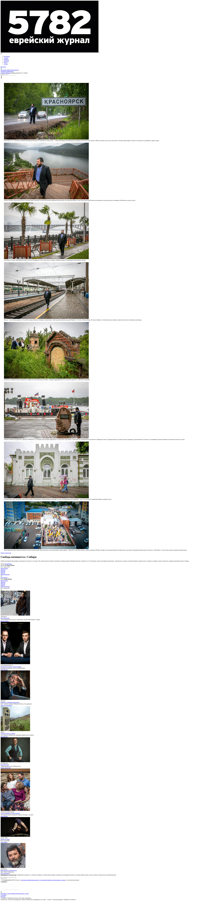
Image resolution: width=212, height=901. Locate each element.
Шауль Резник (5, 621)
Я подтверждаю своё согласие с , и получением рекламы (41, 880)
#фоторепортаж (5, 574)
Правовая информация (7, 71)
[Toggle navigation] (99, 52)
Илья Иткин (8, 564)
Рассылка (3, 66)
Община (6, 59)
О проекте (3, 895)
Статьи (6, 58)
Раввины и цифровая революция (10, 702)
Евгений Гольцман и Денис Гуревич (11, 666)
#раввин (3, 570)
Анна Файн (4, 842)
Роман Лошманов (6, 767)
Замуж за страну (5, 839)
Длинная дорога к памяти (8, 733)
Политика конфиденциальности (10, 70)
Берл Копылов (5, 764)
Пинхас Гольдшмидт (6, 705)
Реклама (3, 896)
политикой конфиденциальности (30, 880)
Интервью (7, 56)
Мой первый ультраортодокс (9, 870)
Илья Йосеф (4, 669)
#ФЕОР (3, 573)
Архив (6, 64)
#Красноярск (4, 568)
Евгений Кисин (5, 618)
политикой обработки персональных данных (53, 880)
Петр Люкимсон (5, 873)
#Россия (3, 571)
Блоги (5, 62)
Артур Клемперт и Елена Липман (10, 813)
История (6, 61)
